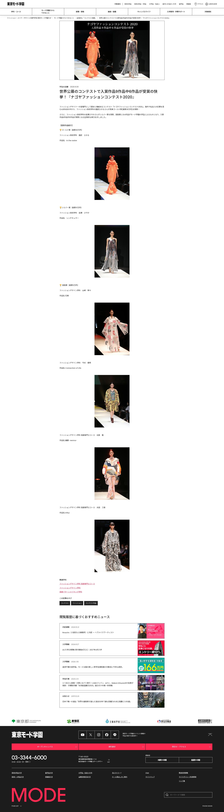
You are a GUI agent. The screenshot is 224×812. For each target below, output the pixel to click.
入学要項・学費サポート (176, 12)
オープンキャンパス (45, 746)
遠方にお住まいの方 (169, 4)
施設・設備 (112, 12)
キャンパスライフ (143, 12)
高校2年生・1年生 (140, 4)
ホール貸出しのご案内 (119, 777)
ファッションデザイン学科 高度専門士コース (77, 584)
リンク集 (182, 781)
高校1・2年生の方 (18, 777)
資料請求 (112, 746)
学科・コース (16, 12)
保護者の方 (49, 777)
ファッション (77, 603)
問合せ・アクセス (179, 746)
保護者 (188, 4)
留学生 (181, 4)
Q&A (147, 773)
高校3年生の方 (17, 773)
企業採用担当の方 (85, 777)
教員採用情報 (183, 773)
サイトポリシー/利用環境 (187, 777)
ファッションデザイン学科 (70, 588)
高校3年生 (127, 4)
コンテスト (65, 603)
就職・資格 (80, 12)
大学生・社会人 (154, 4)
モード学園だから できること (47, 11)
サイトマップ (150, 777)
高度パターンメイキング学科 (71, 592)
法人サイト (116, 773)
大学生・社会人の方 (85, 773)
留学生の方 (49, 773)
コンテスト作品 (91, 603)
